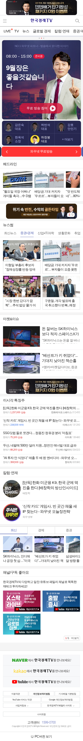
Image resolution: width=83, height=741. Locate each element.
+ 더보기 (67, 139)
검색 (77, 20)
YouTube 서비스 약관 (22, 699)
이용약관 (15, 694)
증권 (69, 530)
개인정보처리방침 (41, 694)
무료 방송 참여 (37, 108)
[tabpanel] (41, 211)
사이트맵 (41, 714)
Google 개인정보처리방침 (61, 699)
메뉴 (5, 20)
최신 (14, 530)
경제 (41, 530)
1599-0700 (49, 722)
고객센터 (33, 722)
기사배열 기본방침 (67, 694)
